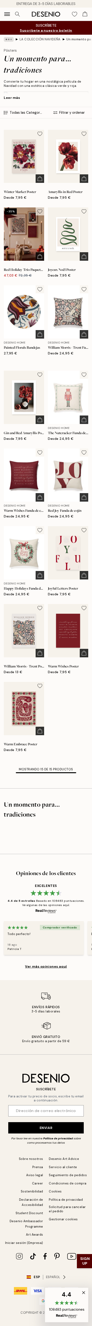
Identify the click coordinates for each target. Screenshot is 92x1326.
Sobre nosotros (31, 1159)
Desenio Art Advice (64, 1159)
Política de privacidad (58, 1138)
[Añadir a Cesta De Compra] (40, 178)
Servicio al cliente (63, 1167)
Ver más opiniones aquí (46, 966)
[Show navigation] (7, 14)
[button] (66, 1305)
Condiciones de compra (68, 1183)
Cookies (55, 1191)
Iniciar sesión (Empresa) (24, 1243)
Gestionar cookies (63, 1219)
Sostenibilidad (32, 1191)
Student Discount (29, 1213)
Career (37, 1183)
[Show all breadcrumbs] (9, 39)
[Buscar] (17, 14)
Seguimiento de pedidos (68, 1175)
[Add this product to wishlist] (40, 134)
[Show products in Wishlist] (74, 14)
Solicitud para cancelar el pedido (67, 1209)
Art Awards (34, 1235)
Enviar (46, 1128)
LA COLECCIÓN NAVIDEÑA (40, 39)
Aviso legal (34, 1175)
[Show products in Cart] (85, 14)
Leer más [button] (12, 98)
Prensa (37, 1167)
